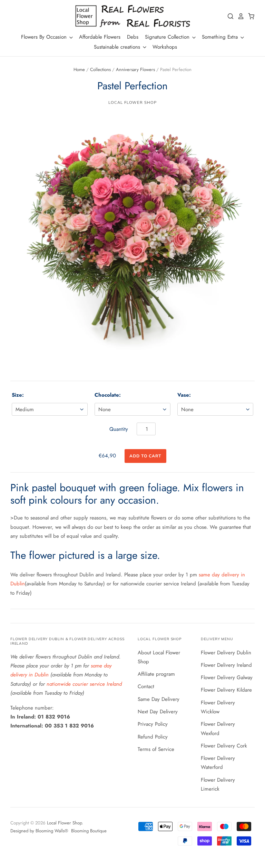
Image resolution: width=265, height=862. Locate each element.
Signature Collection (168, 37)
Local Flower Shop (132, 102)
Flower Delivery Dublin (226, 652)
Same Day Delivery (158, 699)
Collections (100, 69)
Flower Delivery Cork (224, 746)
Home (79, 69)
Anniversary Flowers (135, 69)
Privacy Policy (153, 724)
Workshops (165, 47)
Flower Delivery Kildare (226, 690)
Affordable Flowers (99, 37)
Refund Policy (153, 737)
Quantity (118, 429)
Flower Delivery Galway (227, 677)
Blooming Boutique (89, 831)
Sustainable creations (118, 47)
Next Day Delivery (158, 711)
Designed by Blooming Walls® (39, 831)
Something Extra (220, 37)
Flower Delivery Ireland (226, 665)
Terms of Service (156, 749)
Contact (146, 686)
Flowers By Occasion (44, 37)
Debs (132, 37)
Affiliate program (156, 674)
